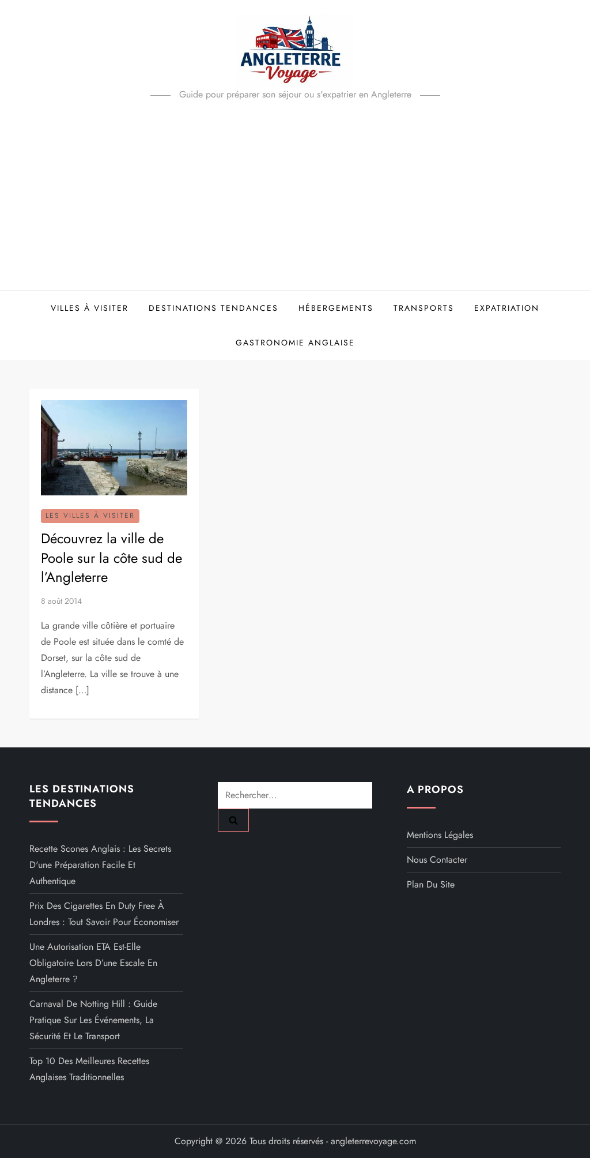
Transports (424, 308)
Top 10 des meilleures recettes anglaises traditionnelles (89, 1069)
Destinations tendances (213, 308)
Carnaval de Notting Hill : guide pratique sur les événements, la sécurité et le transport (93, 1020)
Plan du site (431, 884)
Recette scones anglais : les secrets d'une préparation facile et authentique (100, 865)
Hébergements (335, 308)
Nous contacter (437, 859)
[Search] (233, 820)
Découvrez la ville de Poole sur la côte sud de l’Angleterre (111, 557)
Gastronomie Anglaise (295, 342)
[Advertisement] (295, 203)
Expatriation (506, 308)
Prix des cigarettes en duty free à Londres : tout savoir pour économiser (104, 913)
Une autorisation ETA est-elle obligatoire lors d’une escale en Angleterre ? (93, 963)
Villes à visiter (89, 308)
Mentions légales (440, 834)
